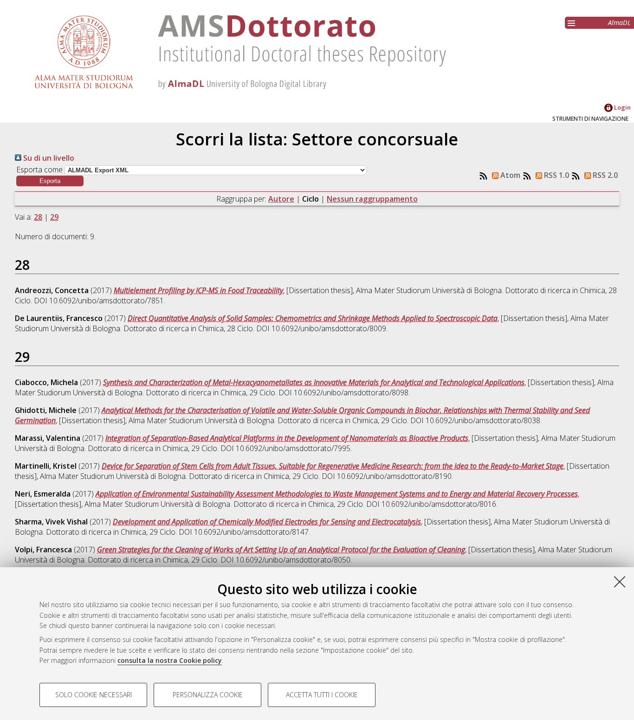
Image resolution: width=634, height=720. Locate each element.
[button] (50, 181)
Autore (281, 199)
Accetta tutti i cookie (322, 694)
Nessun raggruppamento (372, 199)
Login (622, 107)
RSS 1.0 (555, 175)
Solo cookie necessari (93, 694)
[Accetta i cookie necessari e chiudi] (619, 581)
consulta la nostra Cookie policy (169, 660)
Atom (509, 175)
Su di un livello (47, 158)
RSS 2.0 (604, 175)
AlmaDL (619, 22)
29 (54, 217)
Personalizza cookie (208, 694)
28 (38, 217)
